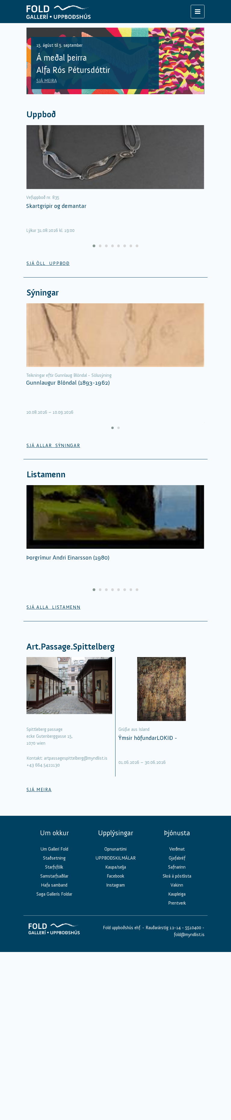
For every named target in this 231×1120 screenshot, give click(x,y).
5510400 (193, 927)
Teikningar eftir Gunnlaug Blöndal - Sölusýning (69, 375)
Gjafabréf (177, 858)
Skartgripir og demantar (56, 205)
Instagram (115, 885)
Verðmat (177, 849)
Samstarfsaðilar (54, 876)
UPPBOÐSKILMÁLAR (115, 858)
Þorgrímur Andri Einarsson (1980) (67, 557)
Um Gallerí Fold (54, 849)
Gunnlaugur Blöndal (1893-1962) (68, 382)
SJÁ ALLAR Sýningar (53, 445)
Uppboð (41, 114)
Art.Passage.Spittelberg (70, 646)
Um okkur (54, 833)
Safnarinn (177, 867)
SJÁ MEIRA (46, 80)
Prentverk (177, 903)
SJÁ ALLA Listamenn (53, 607)
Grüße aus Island (134, 729)
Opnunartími (115, 849)
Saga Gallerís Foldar (54, 894)
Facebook (115, 876)
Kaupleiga (177, 894)
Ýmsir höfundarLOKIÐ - (148, 737)
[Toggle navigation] (197, 11)
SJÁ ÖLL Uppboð (48, 263)
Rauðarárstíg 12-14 (162, 927)
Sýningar (42, 292)
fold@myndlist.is (189, 934)
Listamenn (46, 474)
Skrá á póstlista (177, 876)
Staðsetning (54, 858)
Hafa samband (54, 885)
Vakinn (177, 885)
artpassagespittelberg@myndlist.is (75, 758)
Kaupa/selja (115, 867)
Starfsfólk (54, 867)
